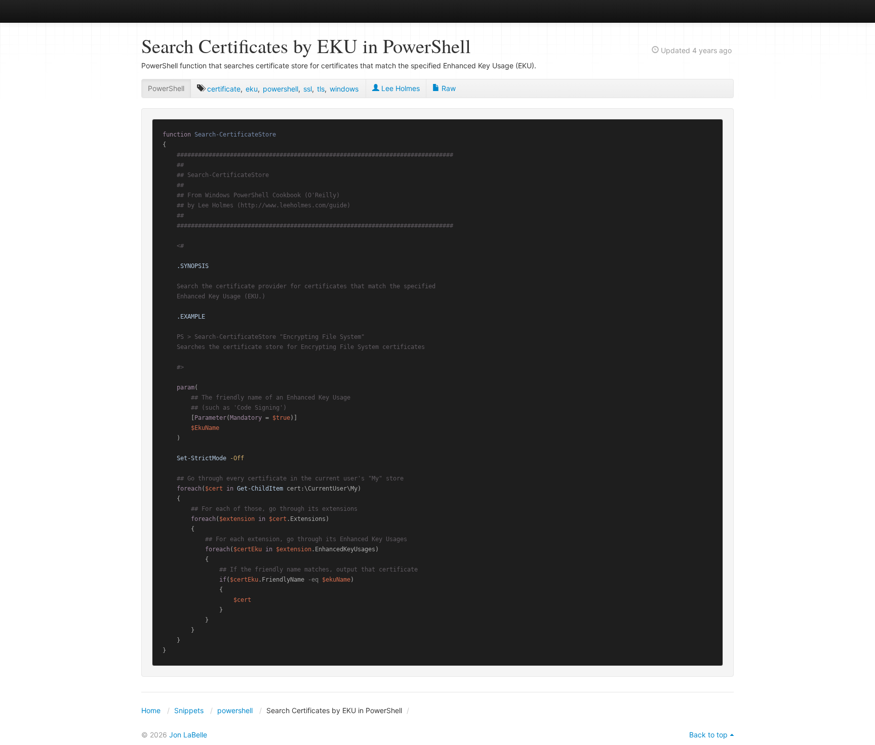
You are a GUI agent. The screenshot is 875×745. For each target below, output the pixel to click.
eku (252, 88)
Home (151, 710)
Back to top (708, 734)
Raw (448, 88)
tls (321, 88)
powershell (280, 88)
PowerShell (166, 88)
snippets (174, 11)
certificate (224, 88)
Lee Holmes (399, 88)
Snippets (189, 710)
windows (344, 88)
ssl (307, 88)
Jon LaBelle (188, 734)
